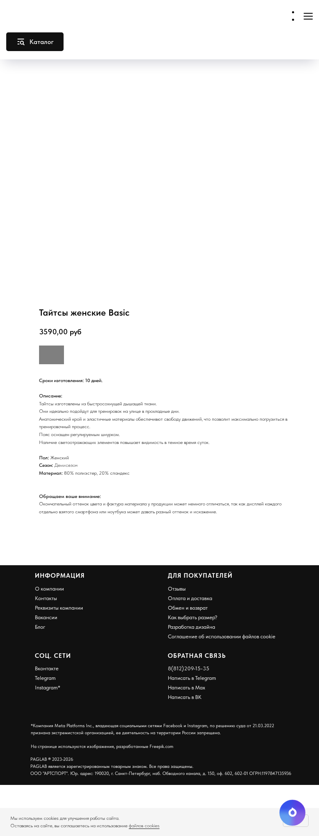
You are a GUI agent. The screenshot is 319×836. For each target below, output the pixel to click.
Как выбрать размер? (192, 617)
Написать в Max (186, 687)
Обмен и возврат (188, 608)
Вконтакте (47, 668)
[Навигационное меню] (308, 16)
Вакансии (46, 617)
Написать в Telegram (192, 678)
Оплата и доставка (190, 598)
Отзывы (177, 589)
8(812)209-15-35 (188, 668)
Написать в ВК (184, 697)
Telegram (45, 678)
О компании (49, 589)
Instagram (46, 687)
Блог (40, 627)
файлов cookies (144, 826)
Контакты (46, 598)
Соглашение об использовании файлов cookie (221, 636)
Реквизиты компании (59, 608)
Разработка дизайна (191, 627)
